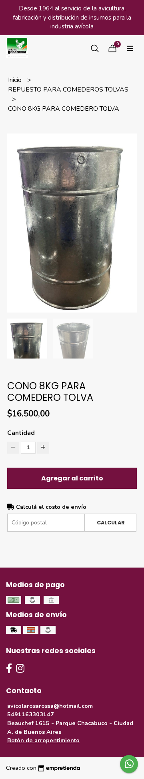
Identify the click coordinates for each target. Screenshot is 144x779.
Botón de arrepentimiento (43, 740)
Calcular (111, 522)
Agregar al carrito (72, 478)
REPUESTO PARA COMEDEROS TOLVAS (68, 89)
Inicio (15, 80)
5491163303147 (30, 714)
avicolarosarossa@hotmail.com (50, 706)
